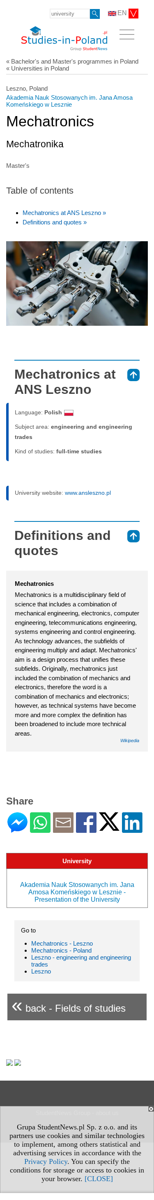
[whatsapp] (40, 829)
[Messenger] (17, 829)
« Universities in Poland (37, 68)
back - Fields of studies (68, 1005)
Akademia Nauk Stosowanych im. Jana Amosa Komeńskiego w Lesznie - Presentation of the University (77, 892)
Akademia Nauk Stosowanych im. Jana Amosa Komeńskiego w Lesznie (69, 101)
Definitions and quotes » (55, 222)
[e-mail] (63, 829)
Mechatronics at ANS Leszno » (64, 212)
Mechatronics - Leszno (62, 943)
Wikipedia (129, 740)
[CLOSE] (99, 1179)
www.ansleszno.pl (88, 492)
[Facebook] (86, 829)
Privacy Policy (45, 1161)
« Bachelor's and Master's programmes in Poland (72, 61)
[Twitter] (109, 827)
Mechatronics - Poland (61, 950)
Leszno (41, 971)
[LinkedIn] (132, 829)
